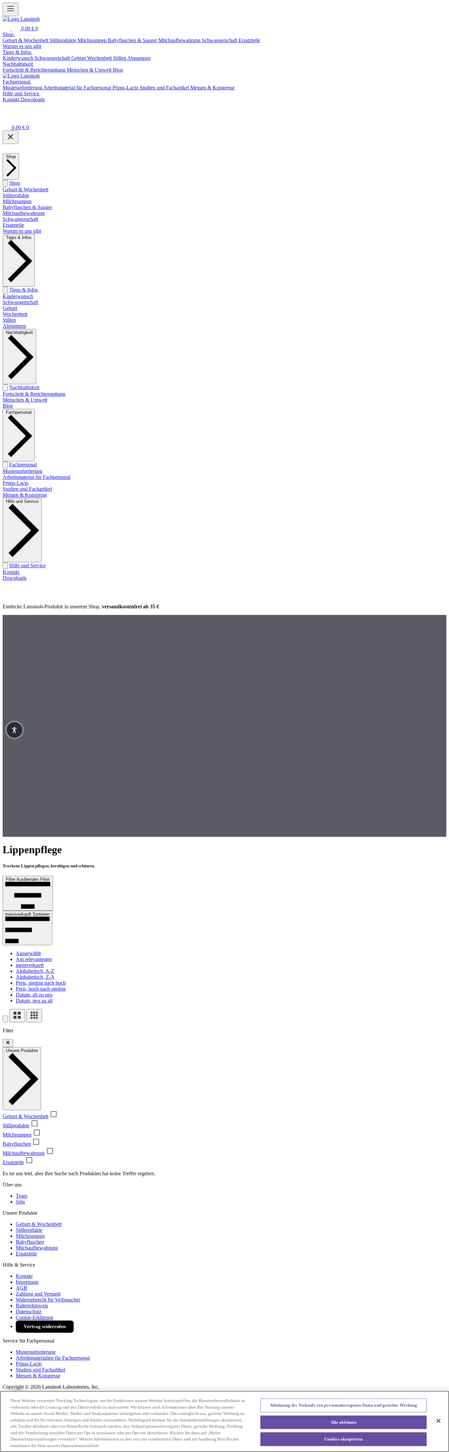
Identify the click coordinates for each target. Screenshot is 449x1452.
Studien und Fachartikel (27, 489)
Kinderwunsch (18, 296)
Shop (14, 183)
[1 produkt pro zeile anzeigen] (5, 1019)
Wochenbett (15, 314)
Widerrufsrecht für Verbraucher (48, 1299)
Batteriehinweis (32, 1305)
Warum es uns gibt (22, 231)
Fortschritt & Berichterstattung (34, 394)
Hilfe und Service (27, 565)
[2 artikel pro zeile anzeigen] (17, 1015)
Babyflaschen (17, 1144)
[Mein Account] (7, 118)
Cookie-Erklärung (34, 1317)
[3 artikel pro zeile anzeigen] (34, 1015)
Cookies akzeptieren (343, 1439)
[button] (14, 730)
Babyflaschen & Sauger (27, 207)
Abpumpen (14, 326)
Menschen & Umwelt (25, 400)
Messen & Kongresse (25, 495)
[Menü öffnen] (10, 9)
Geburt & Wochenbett (25, 189)
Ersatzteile (13, 225)
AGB (21, 1288)
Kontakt (11, 572)
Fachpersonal (23, 464)
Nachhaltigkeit (24, 387)
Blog (8, 406)
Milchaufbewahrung (24, 213)
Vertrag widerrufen (45, 1326)
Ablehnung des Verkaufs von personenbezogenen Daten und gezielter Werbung (343, 1405)
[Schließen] (10, 137)
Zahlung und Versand (38, 1294)
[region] (224, 1421)
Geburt (10, 308)
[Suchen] (7, 28)
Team (21, 1196)
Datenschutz (28, 1311)
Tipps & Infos (23, 290)
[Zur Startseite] (21, 19)
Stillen (9, 320)
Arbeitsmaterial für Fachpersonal (36, 477)
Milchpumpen (17, 201)
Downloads (15, 578)
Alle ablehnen (344, 1422)
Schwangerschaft (20, 219)
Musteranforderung (22, 471)
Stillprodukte (16, 195)
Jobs (20, 1202)
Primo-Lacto (16, 483)
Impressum (27, 1282)
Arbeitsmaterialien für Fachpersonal (53, 1358)
